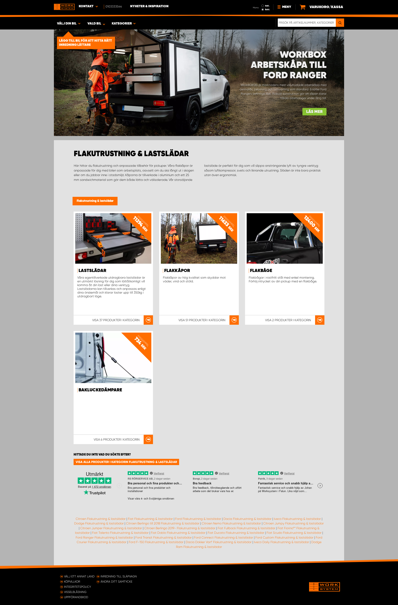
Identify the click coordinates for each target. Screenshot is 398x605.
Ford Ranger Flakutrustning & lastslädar (104, 537)
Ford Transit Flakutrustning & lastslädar (163, 537)
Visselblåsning (75, 592)
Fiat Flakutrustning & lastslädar (150, 519)
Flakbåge (261, 270)
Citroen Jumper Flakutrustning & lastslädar (111, 528)
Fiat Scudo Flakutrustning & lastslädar (294, 533)
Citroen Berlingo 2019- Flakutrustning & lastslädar (179, 528)
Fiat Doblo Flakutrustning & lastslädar (178, 533)
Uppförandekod (76, 597)
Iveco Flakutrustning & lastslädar (297, 519)
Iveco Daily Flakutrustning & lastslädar (281, 542)
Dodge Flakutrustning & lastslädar (99, 523)
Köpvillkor (72, 581)
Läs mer (314, 112)
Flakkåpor (177, 270)
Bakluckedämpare (100, 390)
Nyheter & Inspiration (149, 6)
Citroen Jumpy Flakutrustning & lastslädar (293, 523)
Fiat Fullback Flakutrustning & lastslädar (246, 528)
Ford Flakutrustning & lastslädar (198, 519)
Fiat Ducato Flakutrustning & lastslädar (236, 533)
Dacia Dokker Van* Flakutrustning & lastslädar (219, 542)
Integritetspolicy (77, 586)
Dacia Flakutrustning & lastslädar (247, 519)
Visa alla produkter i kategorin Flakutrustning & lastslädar (126, 462)
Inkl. (267, 6)
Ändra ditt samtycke (116, 581)
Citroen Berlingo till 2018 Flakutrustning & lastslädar (162, 523)
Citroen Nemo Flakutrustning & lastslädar (231, 523)
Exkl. (267, 10)
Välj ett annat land (79, 576)
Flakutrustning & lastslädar (95, 201)
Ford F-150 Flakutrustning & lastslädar (156, 542)
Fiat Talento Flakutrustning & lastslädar (120, 533)
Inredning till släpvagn (119, 576)
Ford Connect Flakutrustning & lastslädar (223, 537)
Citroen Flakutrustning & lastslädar (101, 519)
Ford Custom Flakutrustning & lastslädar (284, 537)
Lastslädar (92, 270)
